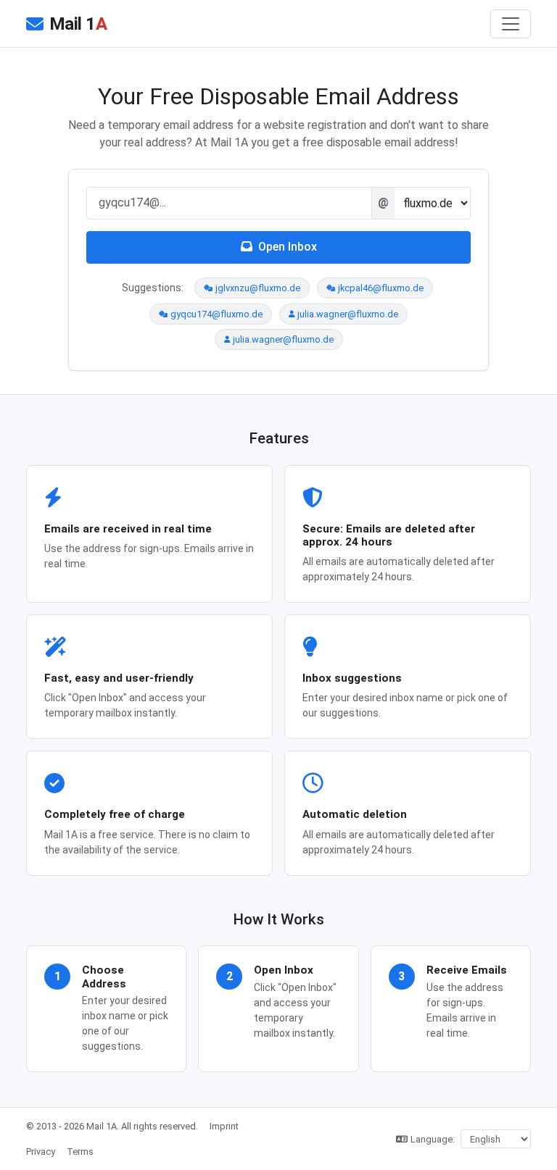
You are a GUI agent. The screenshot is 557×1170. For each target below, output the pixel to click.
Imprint (224, 1126)
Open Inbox (287, 247)
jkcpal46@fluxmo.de (381, 288)
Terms (80, 1151)
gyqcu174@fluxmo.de (216, 314)
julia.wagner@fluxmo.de (347, 314)
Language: (432, 1139)
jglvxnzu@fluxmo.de (257, 288)
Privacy (40, 1151)
